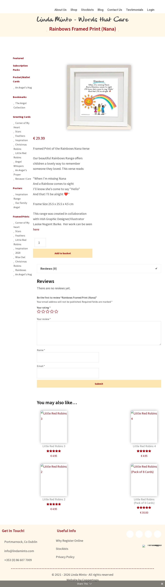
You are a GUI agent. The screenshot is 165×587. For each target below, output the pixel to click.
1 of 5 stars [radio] (39, 311)
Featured (18, 58)
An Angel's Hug (23, 87)
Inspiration (21, 140)
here (36, 229)
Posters (17, 188)
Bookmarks (20, 97)
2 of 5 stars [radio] (43, 311)
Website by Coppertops (83, 580)
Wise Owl (20, 257)
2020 (17, 252)
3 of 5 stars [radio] (47, 311)
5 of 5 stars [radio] (56, 311)
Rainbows (20, 270)
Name (41, 350)
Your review (44, 319)
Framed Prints (21, 216)
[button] (130, 534)
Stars (18, 131)
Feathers (20, 135)
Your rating (44, 307)
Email (41, 366)
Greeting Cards (22, 116)
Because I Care (23, 178)
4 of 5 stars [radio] (52, 311)
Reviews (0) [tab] (48, 268)
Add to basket (63, 253)
